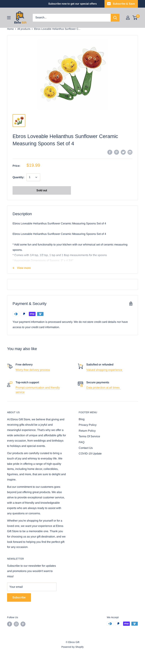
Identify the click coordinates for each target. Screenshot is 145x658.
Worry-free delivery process (33, 369)
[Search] (115, 18)
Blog (82, 419)
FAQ (81, 442)
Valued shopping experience (104, 369)
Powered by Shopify (72, 646)
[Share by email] (129, 152)
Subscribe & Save (124, 3)
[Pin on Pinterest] (116, 152)
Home (10, 28)
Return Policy (87, 430)
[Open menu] (9, 17)
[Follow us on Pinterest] (23, 624)
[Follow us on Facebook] (9, 624)
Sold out (41, 190)
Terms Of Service (89, 436)
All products (23, 28)
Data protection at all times (103, 387)
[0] (135, 18)
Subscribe (19, 597)
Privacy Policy (88, 424)
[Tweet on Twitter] (123, 152)
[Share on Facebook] (109, 152)
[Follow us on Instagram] (16, 624)
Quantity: (18, 177)
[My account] (128, 18)
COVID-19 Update (90, 453)
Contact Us (86, 447)
